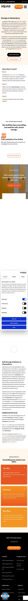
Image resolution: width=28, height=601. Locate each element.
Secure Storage (20, 569)
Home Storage (20, 560)
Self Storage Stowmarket (8, 576)
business (20, 28)
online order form (13, 74)
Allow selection (14, 323)
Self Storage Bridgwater (8, 560)
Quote (20, 7)
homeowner (23, 26)
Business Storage (19, 564)
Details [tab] (14, 276)
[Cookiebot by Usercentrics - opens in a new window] (20, 273)
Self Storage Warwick (7, 579)
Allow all (14, 318)
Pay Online (24, 1)
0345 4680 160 (14, 541)
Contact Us (20, 589)
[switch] (24, 303)
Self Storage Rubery (7, 572)
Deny (14, 327)
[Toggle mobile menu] (25, 7)
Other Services (21, 592)
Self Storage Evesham (7, 563)
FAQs (19, 599)
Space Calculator (6, 589)
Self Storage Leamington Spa (8, 568)
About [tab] (23, 276)
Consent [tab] (5, 276)
